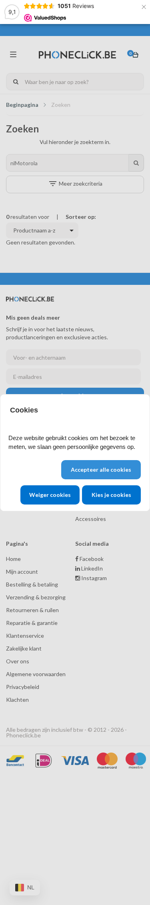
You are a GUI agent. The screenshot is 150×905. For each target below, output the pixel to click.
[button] (101, 469)
